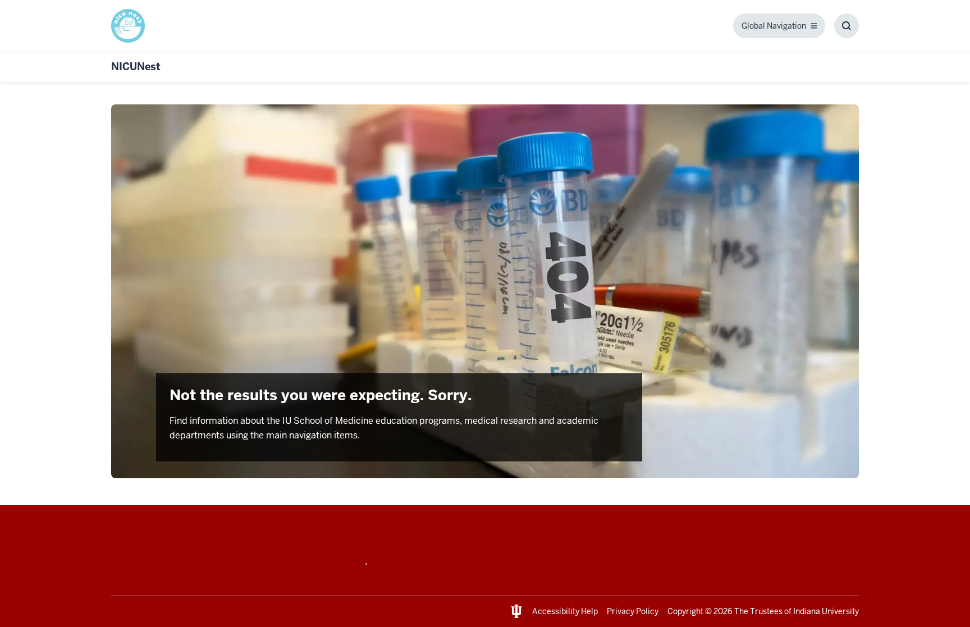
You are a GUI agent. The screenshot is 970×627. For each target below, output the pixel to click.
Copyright (685, 611)
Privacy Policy (632, 611)
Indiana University (826, 611)
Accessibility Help (565, 611)
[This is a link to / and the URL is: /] (132, 26)
